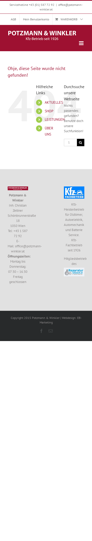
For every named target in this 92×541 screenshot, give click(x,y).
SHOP (49, 111)
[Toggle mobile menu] (81, 43)
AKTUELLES (54, 102)
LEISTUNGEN (55, 119)
